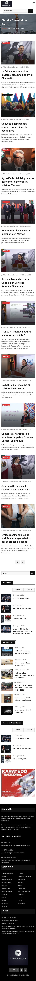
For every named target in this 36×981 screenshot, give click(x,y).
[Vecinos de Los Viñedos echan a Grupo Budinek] (7, 698)
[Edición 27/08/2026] (6, 619)
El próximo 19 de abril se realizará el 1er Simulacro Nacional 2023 (23, 688)
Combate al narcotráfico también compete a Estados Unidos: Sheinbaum (17, 437)
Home (5, 28)
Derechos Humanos (24, 877)
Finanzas (4, 885)
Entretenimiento (7, 882)
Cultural (20, 874)
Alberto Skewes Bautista (10, 67)
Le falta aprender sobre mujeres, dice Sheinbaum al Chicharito (17, 75)
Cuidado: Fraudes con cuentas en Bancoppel (15, 845)
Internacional (6, 888)
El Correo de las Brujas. (21, 598)
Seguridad (5, 903)
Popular (18, 589)
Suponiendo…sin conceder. (22, 608)
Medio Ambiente (7, 891)
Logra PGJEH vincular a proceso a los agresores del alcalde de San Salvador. (23, 631)
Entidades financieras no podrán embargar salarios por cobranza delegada (16, 538)
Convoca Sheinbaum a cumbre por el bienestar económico (14, 127)
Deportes (4, 877)
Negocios (21, 894)
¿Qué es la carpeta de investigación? (12, 853)
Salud (20, 900)
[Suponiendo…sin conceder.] (6, 609)
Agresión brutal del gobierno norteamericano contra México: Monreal (17, 182)
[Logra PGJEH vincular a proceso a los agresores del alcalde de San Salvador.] (6, 629)
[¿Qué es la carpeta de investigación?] (7, 662)
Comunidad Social (7, 874)
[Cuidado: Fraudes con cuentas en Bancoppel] (7, 651)
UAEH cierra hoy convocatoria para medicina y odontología (24, 675)
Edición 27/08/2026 (19, 619)
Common (29, 589)
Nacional (4, 894)
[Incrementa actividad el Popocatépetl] (7, 710)
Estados (20, 882)
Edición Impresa (7, 879)
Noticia (4, 897)
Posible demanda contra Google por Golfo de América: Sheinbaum (15, 283)
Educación (21, 879)
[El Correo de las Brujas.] (6, 598)
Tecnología (21, 903)
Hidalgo (20, 885)
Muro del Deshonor (24, 891)
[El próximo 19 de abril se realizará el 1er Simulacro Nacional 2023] (7, 686)
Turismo (4, 906)
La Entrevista (22, 888)
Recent (6, 589)
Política (4, 900)
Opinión (20, 897)
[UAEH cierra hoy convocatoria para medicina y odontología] (7, 674)
